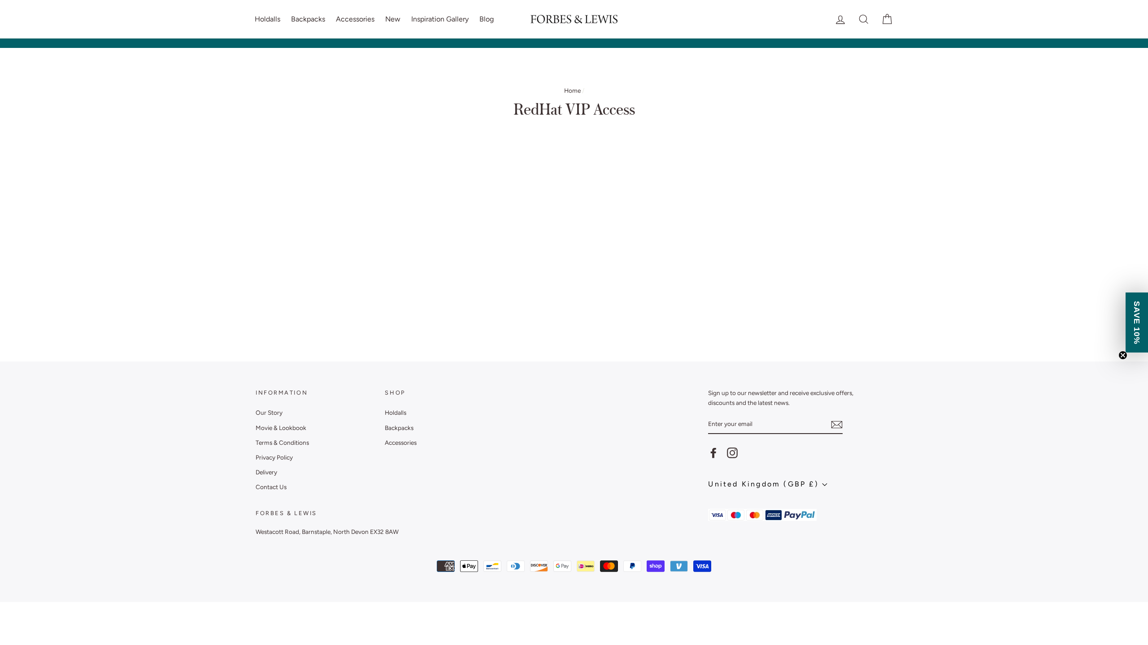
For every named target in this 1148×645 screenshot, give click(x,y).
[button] (1137, 322)
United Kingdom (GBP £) (765, 484)
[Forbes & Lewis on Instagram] (732, 452)
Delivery (266, 472)
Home (572, 90)
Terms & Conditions (282, 442)
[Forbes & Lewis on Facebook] (713, 452)
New (392, 19)
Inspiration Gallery (440, 19)
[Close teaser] (1122, 355)
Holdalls (267, 19)
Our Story (269, 412)
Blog (486, 19)
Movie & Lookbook (281, 427)
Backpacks (308, 19)
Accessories (355, 19)
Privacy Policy (274, 457)
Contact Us (271, 486)
